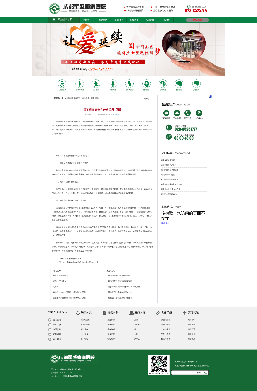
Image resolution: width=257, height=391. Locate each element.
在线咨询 (88, 114)
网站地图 (197, 20)
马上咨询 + (146, 99)
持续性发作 (165, 339)
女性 (136, 334)
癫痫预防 (111, 339)
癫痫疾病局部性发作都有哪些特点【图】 (70, 298)
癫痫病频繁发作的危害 (169, 170)
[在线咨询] (166, 111)
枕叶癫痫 (84, 334)
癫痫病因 (111, 320)
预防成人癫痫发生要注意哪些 (120, 298)
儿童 (136, 320)
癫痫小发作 (165, 325)
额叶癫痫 (84, 329)
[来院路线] (199, 111)
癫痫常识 (191, 320)
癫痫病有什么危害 (74, 258)
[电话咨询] (188, 111)
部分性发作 (165, 334)
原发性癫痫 (85, 325)
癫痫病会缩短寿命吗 (169, 194)
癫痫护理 (191, 339)
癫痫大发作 (165, 320)
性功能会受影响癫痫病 (169, 180)
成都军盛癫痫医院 (103, 114)
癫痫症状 (111, 325)
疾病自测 (57, 320)
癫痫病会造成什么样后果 (170, 189)
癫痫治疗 (111, 334)
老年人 (137, 339)
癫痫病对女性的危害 (169, 165)
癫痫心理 (191, 329)
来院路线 (57, 334)
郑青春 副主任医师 (60, 275)
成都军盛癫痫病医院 (72, 98)
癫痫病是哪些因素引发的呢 (119, 275)
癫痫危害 (94, 98)
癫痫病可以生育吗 (168, 160)
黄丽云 (55, 287)
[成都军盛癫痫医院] (65, 20)
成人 (136, 329)
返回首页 (57, 339)
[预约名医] (177, 111)
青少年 (137, 325)
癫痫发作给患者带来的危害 (171, 184)
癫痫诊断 (111, 329)
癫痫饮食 (191, 334)
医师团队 (57, 324)
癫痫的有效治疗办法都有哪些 (120, 281)
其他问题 (85, 98)
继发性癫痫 (85, 320)
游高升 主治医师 (60, 281)
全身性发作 (165, 329)
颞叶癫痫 (84, 339)
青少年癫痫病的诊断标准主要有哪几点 (124, 287)
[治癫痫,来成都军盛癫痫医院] (85, 8)
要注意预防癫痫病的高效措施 (120, 292)
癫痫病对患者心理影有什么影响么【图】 (83, 262)
